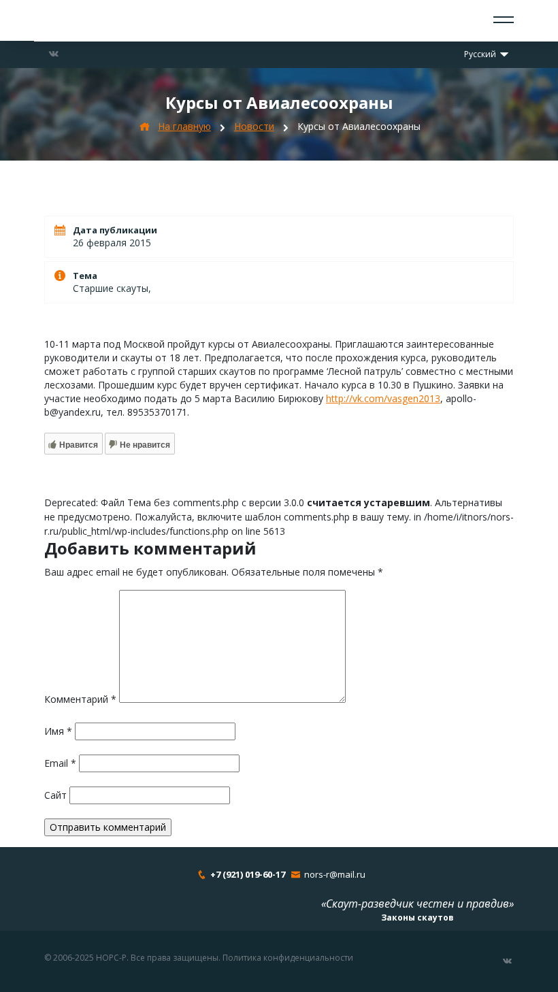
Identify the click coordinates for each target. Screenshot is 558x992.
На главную (184, 126)
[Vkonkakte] (54, 53)
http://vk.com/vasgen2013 (383, 398)
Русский (481, 54)
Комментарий (80, 699)
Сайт (55, 795)
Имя (58, 731)
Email (60, 763)
